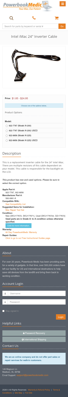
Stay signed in (12, 310)
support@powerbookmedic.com (32, 375)
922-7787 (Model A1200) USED (23, 130)
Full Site (28, 392)
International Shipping (35, 339)
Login (61, 316)
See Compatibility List (16, 204)
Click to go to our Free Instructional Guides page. (28, 237)
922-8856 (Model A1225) (20, 135)
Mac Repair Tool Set (15, 209)
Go (62, 26)
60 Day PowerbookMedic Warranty (21, 232)
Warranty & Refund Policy (39, 389)
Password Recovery (35, 333)
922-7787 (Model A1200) (20, 125)
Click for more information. (18, 225)
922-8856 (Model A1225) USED (23, 140)
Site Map (18, 392)
